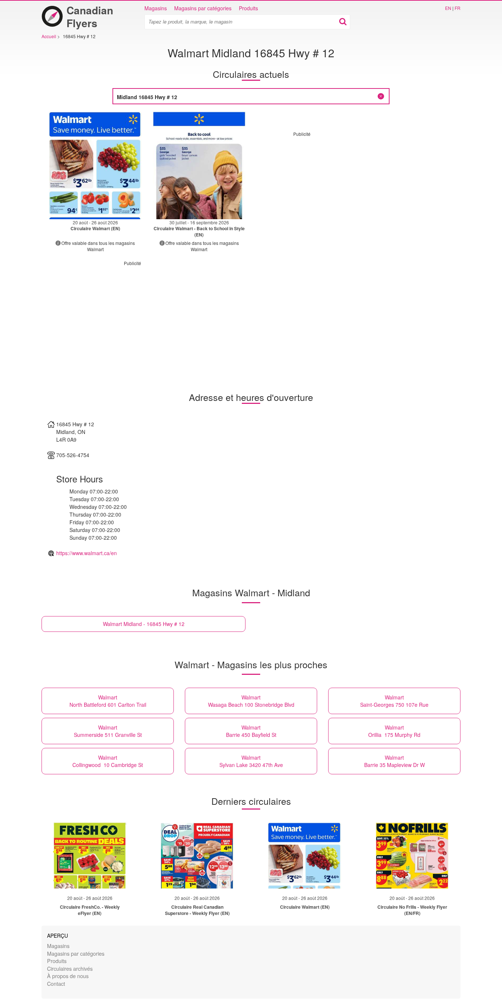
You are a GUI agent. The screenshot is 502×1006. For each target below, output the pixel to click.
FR (457, 8)
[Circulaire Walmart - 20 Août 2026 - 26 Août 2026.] (95, 165)
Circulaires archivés (70, 968)
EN (448, 8)
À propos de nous (68, 976)
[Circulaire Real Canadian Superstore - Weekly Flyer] (197, 855)
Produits (248, 8)
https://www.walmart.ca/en (86, 553)
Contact (56, 983)
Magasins (155, 8)
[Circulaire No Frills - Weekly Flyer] (412, 855)
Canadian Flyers (90, 16)
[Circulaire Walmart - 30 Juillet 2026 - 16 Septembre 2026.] (199, 165)
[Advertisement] (355, 188)
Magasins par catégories (203, 8)
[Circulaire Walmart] (304, 855)
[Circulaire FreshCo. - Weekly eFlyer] (89, 855)
